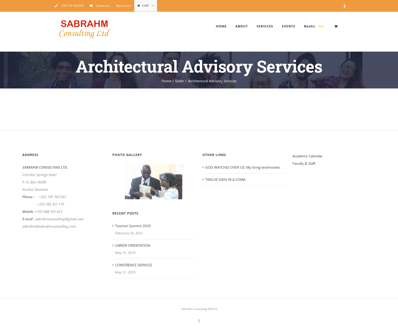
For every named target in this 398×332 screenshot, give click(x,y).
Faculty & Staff (304, 163)
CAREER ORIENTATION (132, 245)
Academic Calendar (308, 156)
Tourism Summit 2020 (133, 225)
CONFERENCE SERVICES (133, 265)
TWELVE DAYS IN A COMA (225, 179)
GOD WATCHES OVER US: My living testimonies (242, 167)
